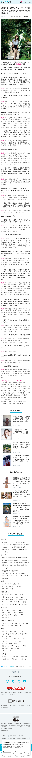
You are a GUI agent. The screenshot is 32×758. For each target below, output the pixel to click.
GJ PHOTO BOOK (7, 560)
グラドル (7, 631)
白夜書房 (19, 549)
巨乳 (19, 594)
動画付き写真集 (6, 573)
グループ (23, 623)
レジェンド (21, 646)
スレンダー (8, 594)
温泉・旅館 (17, 625)
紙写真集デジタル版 (8, 571)
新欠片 (10, 549)
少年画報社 (17, 547)
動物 (15, 659)
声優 (24, 634)
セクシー (19, 615)
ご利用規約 (5, 736)
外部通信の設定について (23, 738)
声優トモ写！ (20, 575)
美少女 (6, 610)
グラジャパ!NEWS (9, 667)
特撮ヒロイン (8, 646)
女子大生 (6, 636)
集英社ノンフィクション (9, 565)
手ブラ (6, 656)
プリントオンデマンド (8, 575)
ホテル (6, 625)
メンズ (6, 659)
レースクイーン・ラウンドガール (14, 638)
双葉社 (25, 549)
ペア (5, 623)
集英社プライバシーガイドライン (17, 736)
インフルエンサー (10, 643)
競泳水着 (6, 586)
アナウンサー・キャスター (12, 641)
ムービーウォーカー (8, 552)
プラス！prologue (19, 571)
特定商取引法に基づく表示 (8, 738)
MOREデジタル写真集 (20, 560)
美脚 (6, 599)
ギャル (23, 604)
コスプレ (7, 584)
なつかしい (17, 612)
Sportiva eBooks (22, 565)
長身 (14, 599)
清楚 (6, 617)
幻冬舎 (23, 544)
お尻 (6, 597)
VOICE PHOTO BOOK (18, 573)
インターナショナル (10, 604)
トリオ (14, 623)
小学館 (11, 547)
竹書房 (23, 547)
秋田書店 (4, 542)
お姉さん (17, 610)
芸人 (5, 648)
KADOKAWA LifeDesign (9, 544)
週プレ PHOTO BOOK (8, 558)
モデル (14, 634)
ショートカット (17, 597)
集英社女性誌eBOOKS (22, 562)
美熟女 (6, 612)
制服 (17, 584)
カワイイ (7, 615)
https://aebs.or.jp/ (4, 730)
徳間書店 (4, 549)
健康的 (23, 599)
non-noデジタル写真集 (8, 562)
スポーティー (20, 602)
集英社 (28, 544)
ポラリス (27, 575)
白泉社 (14, 549)
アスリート (15, 648)
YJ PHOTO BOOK (21, 558)
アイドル (19, 631)
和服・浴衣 (8, 589)
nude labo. (5, 578)
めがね (16, 586)
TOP (2, 667)
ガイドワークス (12, 542)
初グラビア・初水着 (20, 656)
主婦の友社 (5, 547)
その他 (23, 659)
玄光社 (18, 544)
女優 (6, 634)
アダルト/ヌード (6, 651)
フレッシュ (7, 602)
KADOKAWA (21, 542)
